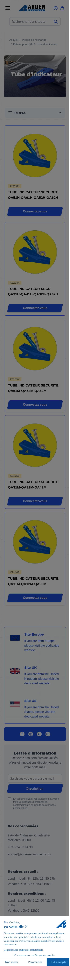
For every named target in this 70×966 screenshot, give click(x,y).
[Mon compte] (55, 8)
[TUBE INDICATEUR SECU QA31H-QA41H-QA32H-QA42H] (35, 251)
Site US (30, 701)
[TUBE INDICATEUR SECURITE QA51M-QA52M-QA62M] (35, 348)
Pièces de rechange (34, 39)
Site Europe (34, 634)
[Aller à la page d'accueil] (31, 8)
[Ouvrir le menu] (8, 8)
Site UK (30, 668)
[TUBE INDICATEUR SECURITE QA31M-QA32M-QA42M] (35, 445)
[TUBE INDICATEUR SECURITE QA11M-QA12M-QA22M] (35, 541)
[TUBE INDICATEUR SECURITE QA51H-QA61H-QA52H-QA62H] (35, 155)
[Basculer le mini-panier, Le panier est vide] (62, 8)
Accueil (13, 39)
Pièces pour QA (22, 44)
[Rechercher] (56, 22)
